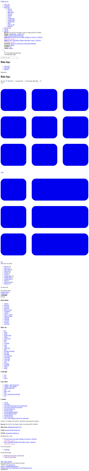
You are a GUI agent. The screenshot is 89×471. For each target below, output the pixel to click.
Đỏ (5, 331)
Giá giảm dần (19, 81)
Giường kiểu (11, 20)
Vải (5, 375)
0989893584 (12, 34)
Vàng (5, 332)
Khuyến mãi (7, 28)
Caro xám (7, 360)
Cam (5, 345)
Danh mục (7, 7)
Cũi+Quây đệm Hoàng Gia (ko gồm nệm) (15, 406)
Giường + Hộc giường (10, 386)
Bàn (5, 392)
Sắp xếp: (3, 81)
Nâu (5, 349)
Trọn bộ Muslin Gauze (10, 413)
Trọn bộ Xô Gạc (8, 416)
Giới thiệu (7, 6)
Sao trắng (6, 354)
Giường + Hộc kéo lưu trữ (11, 385)
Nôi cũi (10, 9)
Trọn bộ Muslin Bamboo (11, 412)
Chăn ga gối (11, 24)
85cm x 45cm (8, 310)
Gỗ (5, 376)
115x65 (6, 313)
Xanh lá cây (7, 338)
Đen (5, 340)
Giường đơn (11, 21)
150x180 (6, 319)
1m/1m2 (6, 322)
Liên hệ (6, 31)
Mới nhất (10, 81)
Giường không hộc (9, 388)
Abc (5, 362)
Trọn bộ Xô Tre (8, 415)
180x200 (6, 317)
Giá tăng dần (29, 81)
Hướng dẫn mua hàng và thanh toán (14, 455)
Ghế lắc (10, 15)
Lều (5, 389)
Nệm (9, 23)
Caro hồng (7, 357)
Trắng (5, 337)
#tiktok (11, 48)
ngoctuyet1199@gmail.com (16, 35)
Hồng (5, 334)
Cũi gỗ (6, 402)
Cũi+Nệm (7, 404)
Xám (5, 346)
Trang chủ (7, 4)
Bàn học (10, 26)
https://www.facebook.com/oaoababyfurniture (23, 43)
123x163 (6, 321)
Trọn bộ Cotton (8, 410)
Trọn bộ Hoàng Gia (9, 409)
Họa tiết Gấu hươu (9, 351)
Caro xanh (7, 359)
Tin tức (6, 29)
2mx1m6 (6, 308)
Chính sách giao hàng (10, 457)
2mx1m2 (6, 305)
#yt (11, 46)
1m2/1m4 (6, 324)
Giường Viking (5, 292)
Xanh (5, 368)
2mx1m (6, 303)
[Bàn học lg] (5, 1)
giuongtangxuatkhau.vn (12, 433)
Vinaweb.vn (11, 465)
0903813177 (20, 34)
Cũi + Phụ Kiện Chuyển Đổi (12, 394)
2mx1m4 (6, 307)
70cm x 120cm (8, 314)
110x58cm (7, 311)
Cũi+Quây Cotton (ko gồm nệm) (13, 407)
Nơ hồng (6, 363)
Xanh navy (7, 348)
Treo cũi (10, 14)
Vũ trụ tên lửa (8, 356)
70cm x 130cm (8, 316)
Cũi (5, 396)
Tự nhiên (6, 343)
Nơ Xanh (6, 365)
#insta (12, 45)
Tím (5, 341)
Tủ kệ (9, 17)
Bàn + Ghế (7, 391)
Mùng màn (11, 12)
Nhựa (5, 378)
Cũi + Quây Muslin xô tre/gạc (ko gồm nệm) (16, 418)
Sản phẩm (7, 68)
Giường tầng (11, 18)
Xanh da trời (7, 335)
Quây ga (10, 10)
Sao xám (6, 352)
